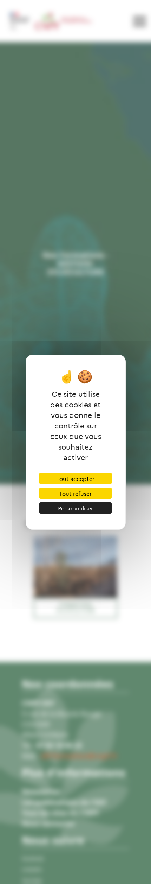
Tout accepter (75, 478)
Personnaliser (75, 508)
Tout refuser (75, 493)
